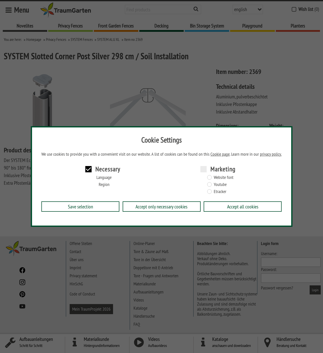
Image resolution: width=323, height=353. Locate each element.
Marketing (222, 169)
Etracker (220, 191)
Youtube (220, 184)
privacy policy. (271, 154)
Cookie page (220, 154)
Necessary (107, 169)
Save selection (80, 206)
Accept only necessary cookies (161, 206)
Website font (223, 177)
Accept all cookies (242, 206)
